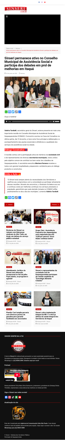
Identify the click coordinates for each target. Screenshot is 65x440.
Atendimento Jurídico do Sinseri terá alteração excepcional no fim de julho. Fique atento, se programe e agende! (17, 274)
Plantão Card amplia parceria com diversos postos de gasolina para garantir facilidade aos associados (17, 316)
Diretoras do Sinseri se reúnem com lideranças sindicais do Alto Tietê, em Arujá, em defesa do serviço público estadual (17, 234)
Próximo (54, 204)
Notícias (22, 73)
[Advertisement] (33, 31)
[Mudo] (53, 121)
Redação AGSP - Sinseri (14, 241)
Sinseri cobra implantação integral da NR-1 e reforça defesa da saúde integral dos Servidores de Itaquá (47, 316)
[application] (32, 121)
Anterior (10, 204)
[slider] (57, 121)
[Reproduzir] (7, 121)
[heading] (32, 154)
